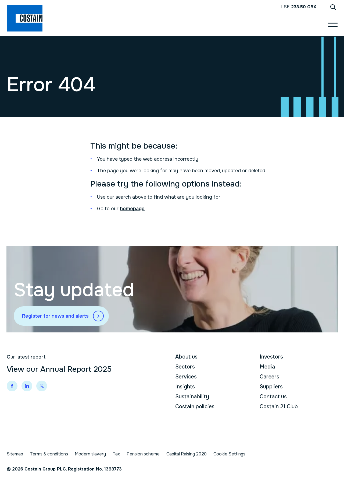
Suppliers (271, 386)
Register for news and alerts (55, 316)
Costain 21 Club (279, 406)
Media (267, 366)
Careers (269, 376)
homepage (132, 209)
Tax (116, 454)
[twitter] (41, 386)
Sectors (185, 366)
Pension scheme (143, 454)
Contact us (273, 396)
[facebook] (12, 386)
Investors (271, 356)
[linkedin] (27, 386)
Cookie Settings (229, 454)
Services (186, 376)
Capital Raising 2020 (186, 454)
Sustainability (192, 396)
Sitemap (15, 454)
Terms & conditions (49, 454)
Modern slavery (90, 454)
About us (186, 356)
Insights (185, 386)
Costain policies (194, 406)
